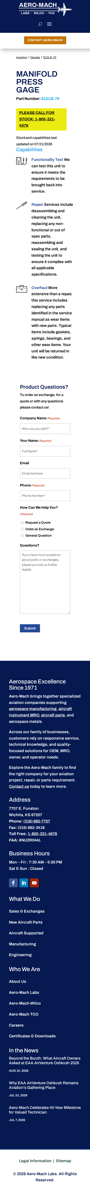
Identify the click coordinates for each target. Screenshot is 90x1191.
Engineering (20, 955)
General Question (38, 535)
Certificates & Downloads (32, 1036)
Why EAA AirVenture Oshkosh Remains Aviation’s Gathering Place (43, 1085)
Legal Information (35, 1161)
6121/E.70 (49, 57)
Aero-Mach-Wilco (25, 1003)
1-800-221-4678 (42, 834)
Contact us (19, 786)
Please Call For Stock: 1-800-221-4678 (37, 119)
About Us (17, 981)
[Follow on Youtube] (34, 882)
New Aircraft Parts (26, 922)
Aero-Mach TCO (23, 1014)
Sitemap (63, 1161)
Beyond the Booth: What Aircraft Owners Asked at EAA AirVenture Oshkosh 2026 (44, 1060)
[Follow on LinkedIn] (23, 882)
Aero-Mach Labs (24, 992)
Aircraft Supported (26, 933)
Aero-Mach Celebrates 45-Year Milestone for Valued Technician (45, 1110)
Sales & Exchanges (27, 911)
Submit (30, 628)
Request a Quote (37, 522)
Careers (16, 1025)
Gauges (35, 57)
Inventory (21, 57)
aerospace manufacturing (33, 709)
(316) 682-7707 (36, 821)
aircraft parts (53, 715)
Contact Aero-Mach (45, 40)
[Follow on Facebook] (13, 882)
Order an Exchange (39, 529)
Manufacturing (22, 944)
